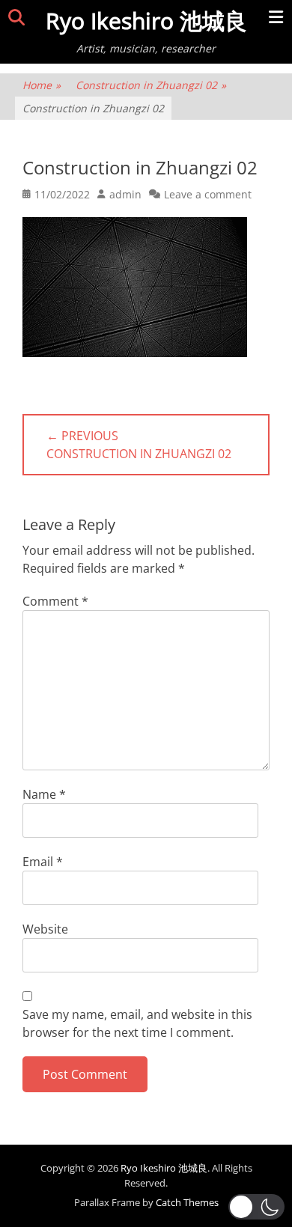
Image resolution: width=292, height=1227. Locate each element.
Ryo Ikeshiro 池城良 (146, 20)
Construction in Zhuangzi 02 (151, 85)
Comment (55, 601)
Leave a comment (208, 194)
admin (125, 194)
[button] (256, 1207)
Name (44, 794)
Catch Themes (187, 1202)
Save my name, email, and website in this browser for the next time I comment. (137, 1023)
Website (45, 929)
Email (42, 861)
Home (41, 85)
